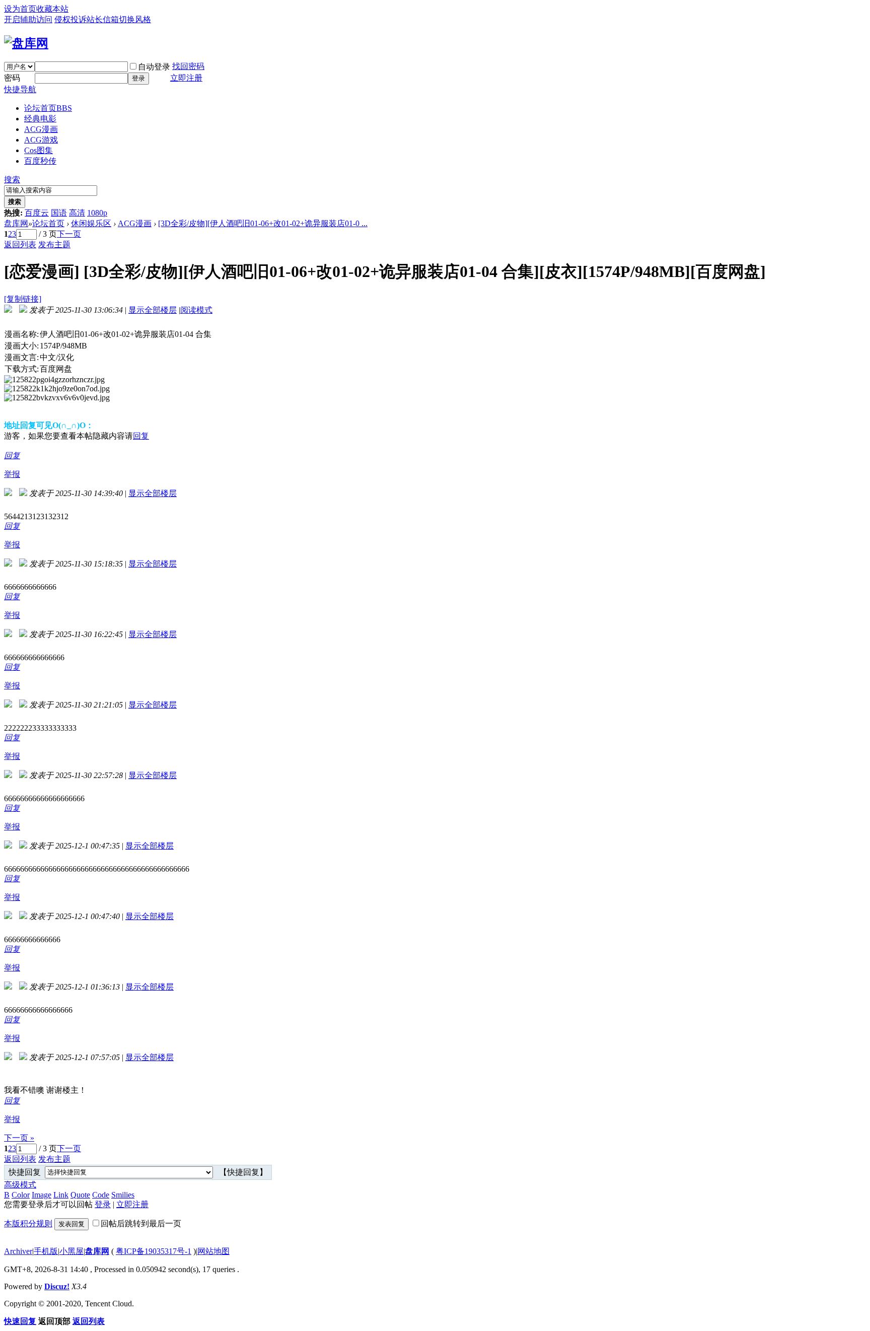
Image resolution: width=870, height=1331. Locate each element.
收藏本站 (52, 9)
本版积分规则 (28, 1223)
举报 (12, 474)
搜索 (12, 179)
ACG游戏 (41, 139)
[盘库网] (26, 43)
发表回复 (71, 1224)
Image (41, 1194)
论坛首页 (48, 108)
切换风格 (135, 19)
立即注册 (186, 78)
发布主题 (54, 244)
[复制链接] (22, 299)
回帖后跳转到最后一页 (141, 1223)
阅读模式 (196, 310)
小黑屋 (71, 1251)
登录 (138, 78)
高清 (77, 212)
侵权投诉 (70, 19)
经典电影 (40, 118)
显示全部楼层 (152, 310)
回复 (141, 436)
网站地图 (213, 1251)
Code (100, 1194)
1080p (97, 212)
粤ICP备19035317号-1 (153, 1251)
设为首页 (20, 9)
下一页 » (19, 1138)
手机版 (46, 1251)
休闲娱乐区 (91, 223)
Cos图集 (38, 150)
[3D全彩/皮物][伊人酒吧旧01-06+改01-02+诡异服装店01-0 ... (263, 223)
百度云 (37, 212)
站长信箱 (103, 19)
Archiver (18, 1251)
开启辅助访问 (28, 19)
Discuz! (56, 1286)
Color (21, 1194)
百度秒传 (40, 161)
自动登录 (154, 66)
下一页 (69, 234)
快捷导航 (20, 89)
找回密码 (188, 66)
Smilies (122, 1194)
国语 (59, 212)
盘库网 (16, 223)
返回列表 (20, 244)
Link (60, 1194)
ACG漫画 (41, 129)
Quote (80, 1194)
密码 (12, 78)
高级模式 (20, 1184)
